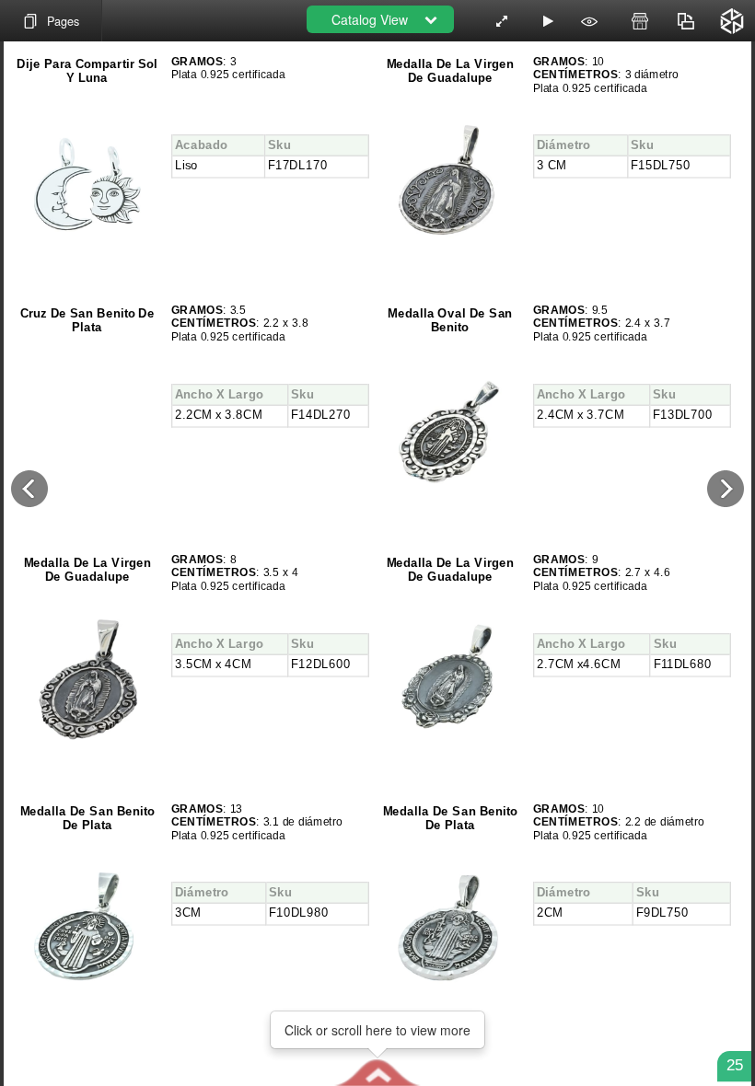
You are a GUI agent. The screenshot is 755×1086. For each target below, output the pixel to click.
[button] (377, 1072)
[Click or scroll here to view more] (377, 1072)
